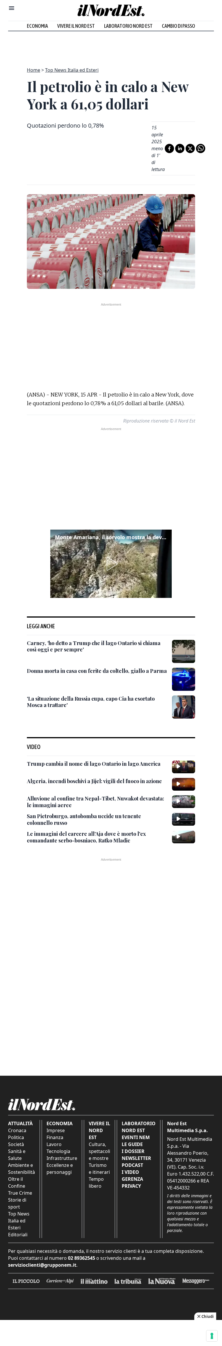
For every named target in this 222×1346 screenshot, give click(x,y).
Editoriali (17, 1234)
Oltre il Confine (16, 1182)
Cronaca (17, 1130)
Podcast (132, 1165)
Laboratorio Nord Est (128, 26)
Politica (16, 1137)
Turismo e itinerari (99, 1168)
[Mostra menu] (11, 8)
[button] (111, 564)
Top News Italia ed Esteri (72, 70)
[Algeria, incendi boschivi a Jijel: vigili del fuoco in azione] (183, 784)
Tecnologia (58, 1151)
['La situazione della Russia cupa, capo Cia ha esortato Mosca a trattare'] (183, 707)
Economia (37, 26)
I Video (130, 1172)
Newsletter (136, 1158)
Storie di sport (17, 1203)
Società (16, 1144)
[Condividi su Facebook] (169, 148)
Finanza (55, 1137)
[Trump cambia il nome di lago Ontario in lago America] (183, 767)
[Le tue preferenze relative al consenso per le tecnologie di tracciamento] (211, 1335)
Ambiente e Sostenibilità (21, 1168)
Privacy (131, 1186)
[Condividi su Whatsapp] (200, 148)
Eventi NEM (136, 1137)
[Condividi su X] (190, 148)
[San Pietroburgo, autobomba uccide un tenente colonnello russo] (183, 819)
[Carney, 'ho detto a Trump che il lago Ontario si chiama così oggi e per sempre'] (183, 651)
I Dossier (133, 1151)
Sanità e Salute (16, 1154)
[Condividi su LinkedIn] (179, 148)
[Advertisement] (111, 46)
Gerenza (132, 1179)
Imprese (56, 1130)
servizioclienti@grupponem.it (42, 1265)
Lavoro (54, 1144)
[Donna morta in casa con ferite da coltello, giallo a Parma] (183, 679)
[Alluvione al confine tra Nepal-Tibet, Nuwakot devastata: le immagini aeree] (183, 801)
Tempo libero (96, 1182)
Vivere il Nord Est (76, 26)
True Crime (20, 1193)
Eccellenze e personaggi (60, 1168)
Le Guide (132, 1144)
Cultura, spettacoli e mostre (99, 1151)
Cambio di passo (178, 26)
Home (33, 70)
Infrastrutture (62, 1158)
